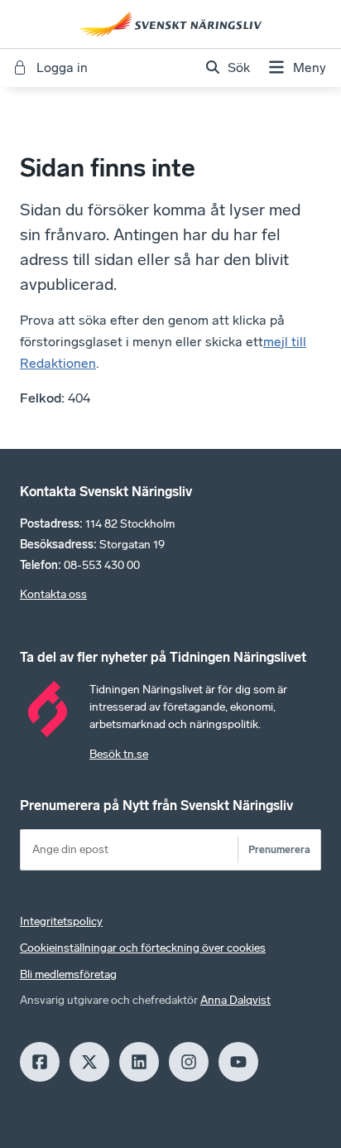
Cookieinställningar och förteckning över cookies (143, 948)
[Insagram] (189, 1062)
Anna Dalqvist (235, 1000)
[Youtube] (238, 1062)
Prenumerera (279, 849)
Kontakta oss (53, 594)
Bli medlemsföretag (68, 974)
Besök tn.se (118, 754)
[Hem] (170, 24)
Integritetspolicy (61, 921)
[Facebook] (40, 1062)
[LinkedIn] (139, 1062)
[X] (89, 1062)
